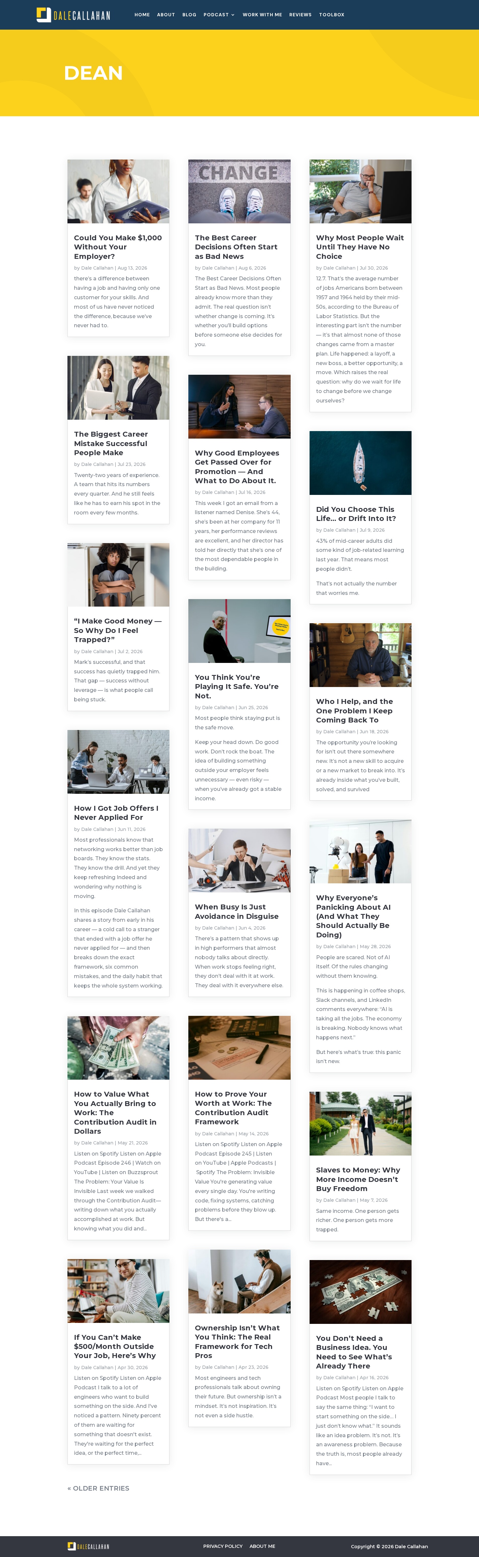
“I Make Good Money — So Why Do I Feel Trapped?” (118, 630)
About (166, 15)
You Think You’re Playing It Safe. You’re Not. (237, 686)
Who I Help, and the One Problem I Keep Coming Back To (354, 710)
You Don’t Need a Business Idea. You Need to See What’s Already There (354, 1352)
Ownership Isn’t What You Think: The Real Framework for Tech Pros (237, 1342)
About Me (262, 1546)
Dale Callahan (97, 268)
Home (142, 15)
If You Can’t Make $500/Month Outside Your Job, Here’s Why (115, 1346)
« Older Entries (98, 1488)
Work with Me (262, 15)
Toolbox (331, 15)
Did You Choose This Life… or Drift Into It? (356, 514)
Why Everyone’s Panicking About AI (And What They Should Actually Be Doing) (353, 916)
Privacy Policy (222, 1546)
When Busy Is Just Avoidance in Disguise (237, 911)
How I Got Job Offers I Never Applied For (116, 813)
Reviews (300, 15)
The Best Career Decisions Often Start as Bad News (236, 247)
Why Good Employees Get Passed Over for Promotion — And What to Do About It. (237, 467)
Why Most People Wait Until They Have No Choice (360, 247)
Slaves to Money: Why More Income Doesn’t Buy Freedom (358, 1179)
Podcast (216, 15)
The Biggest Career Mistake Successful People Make (111, 443)
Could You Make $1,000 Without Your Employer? (118, 247)
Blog (189, 15)
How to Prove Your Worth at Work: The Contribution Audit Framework (233, 1108)
